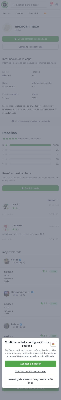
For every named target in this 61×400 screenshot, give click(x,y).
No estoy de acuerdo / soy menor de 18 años (30, 381)
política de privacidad (32, 353)
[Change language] (53, 344)
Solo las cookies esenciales (30, 371)
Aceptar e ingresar (30, 363)
